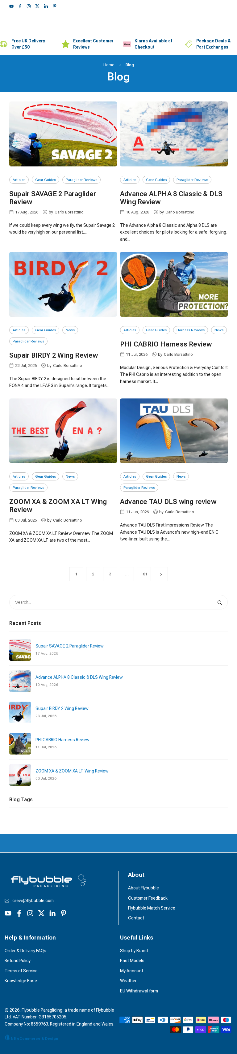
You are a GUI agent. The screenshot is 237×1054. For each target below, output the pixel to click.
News (70, 330)
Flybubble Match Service (151, 908)
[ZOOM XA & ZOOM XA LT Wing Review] (63, 430)
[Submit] (220, 602)
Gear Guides (45, 180)
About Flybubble (143, 887)
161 (144, 574)
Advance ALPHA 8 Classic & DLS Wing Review (79, 677)
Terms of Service (21, 970)
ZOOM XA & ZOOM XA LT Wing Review (72, 770)
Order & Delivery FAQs (25, 950)
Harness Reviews (191, 330)
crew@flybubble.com (33, 900)
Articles (19, 180)
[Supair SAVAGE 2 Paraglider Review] (63, 133)
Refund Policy (18, 960)
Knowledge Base (21, 980)
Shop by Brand (134, 950)
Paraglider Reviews (81, 180)
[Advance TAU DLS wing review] (174, 430)
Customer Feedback (148, 898)
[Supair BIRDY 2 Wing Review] (63, 284)
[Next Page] (161, 574)
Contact (136, 917)
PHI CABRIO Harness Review (166, 344)
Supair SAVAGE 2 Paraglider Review (69, 645)
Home (108, 64)
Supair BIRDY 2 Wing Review (53, 355)
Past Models (132, 960)
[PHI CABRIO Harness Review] (174, 284)
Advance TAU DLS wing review (168, 501)
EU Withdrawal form (139, 990)
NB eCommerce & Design (34, 1038)
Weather (128, 980)
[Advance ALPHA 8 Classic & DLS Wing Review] (174, 133)
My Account (131, 970)
